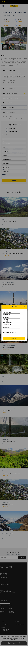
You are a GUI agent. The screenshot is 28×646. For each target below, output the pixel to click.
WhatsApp (5, 321)
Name (4, 311)
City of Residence (7, 312)
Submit (14, 338)
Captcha (5, 334)
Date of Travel (6, 325)
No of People (6, 329)
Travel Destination (7, 322)
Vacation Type (6, 332)
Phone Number (6, 317)
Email (4, 316)
